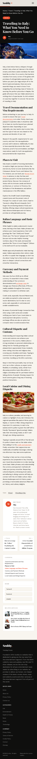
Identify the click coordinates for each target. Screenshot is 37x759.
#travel (10, 493)
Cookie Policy (7, 739)
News (4, 718)
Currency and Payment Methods (14, 571)
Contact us (6, 700)
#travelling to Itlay (20, 493)
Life (4, 708)
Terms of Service (8, 735)
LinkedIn (8, 599)
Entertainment (7, 712)
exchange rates (21, 283)
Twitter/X (9, 589)
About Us (5, 693)
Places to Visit (9, 566)
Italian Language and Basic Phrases (16, 568)
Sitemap (5, 745)
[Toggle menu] (32, 3)
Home (5, 11)
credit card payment (24, 445)
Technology (6, 724)
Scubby (6, 3)
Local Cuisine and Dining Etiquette (15, 576)
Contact (5, 742)
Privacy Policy (7, 697)
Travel (10, 11)
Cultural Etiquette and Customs (14, 573)
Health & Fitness (8, 715)
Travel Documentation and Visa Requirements (14, 562)
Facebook (9, 594)
